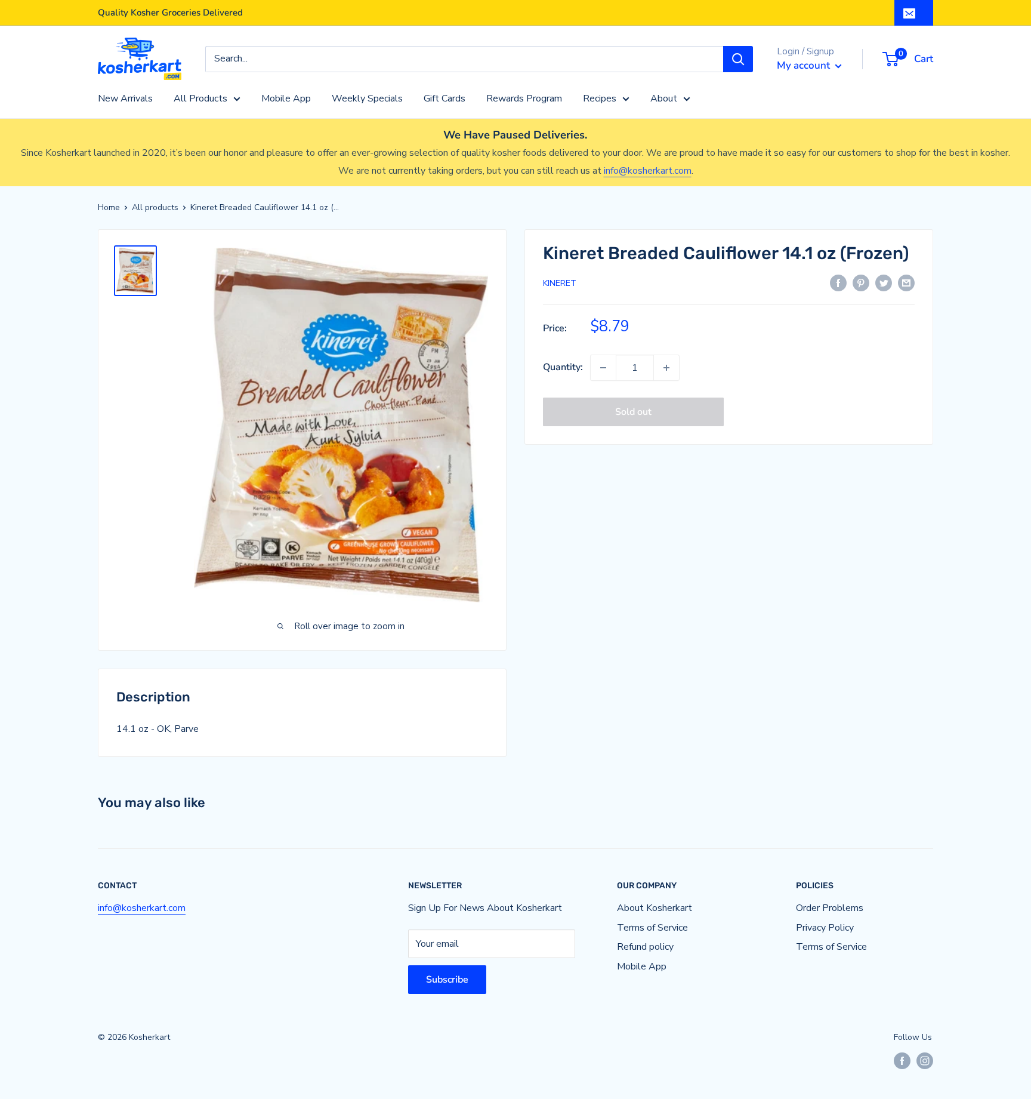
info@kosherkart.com (648, 170)
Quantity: (563, 367)
